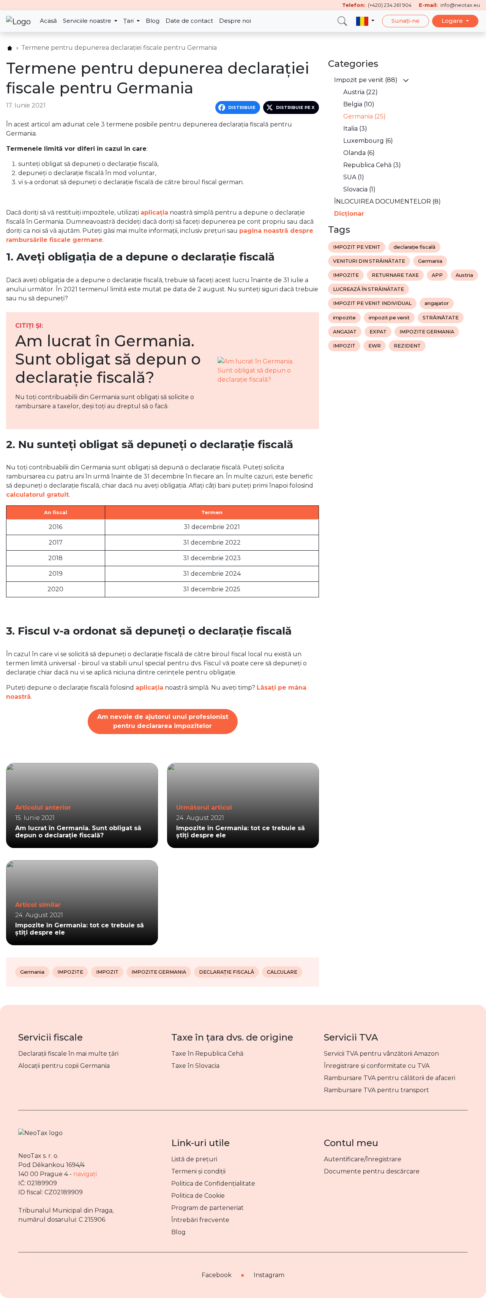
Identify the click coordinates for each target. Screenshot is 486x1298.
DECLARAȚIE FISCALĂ (226, 972)
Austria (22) (360, 92)
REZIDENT (407, 346)
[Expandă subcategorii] (406, 80)
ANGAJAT (345, 332)
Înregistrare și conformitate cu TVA (376, 1065)
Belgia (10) (358, 104)
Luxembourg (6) (368, 140)
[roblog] (9, 48)
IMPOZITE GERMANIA (158, 972)
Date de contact (189, 20)
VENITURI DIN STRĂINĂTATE (369, 261)
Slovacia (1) (359, 189)
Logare (453, 20)
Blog (152, 20)
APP (437, 275)
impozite (344, 318)
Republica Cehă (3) (372, 165)
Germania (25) (364, 116)
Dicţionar (349, 213)
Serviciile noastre (88, 20)
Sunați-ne (405, 20)
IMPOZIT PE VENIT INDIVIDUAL (372, 303)
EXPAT (378, 332)
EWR (374, 346)
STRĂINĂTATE (441, 318)
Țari (129, 20)
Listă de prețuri (194, 1159)
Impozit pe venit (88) (366, 80)
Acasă (48, 20)
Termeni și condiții (198, 1171)
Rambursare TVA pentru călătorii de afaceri (389, 1078)
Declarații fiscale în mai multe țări (68, 1053)
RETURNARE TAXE (395, 275)
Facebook (217, 1275)
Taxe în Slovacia (195, 1065)
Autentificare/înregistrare (362, 1159)
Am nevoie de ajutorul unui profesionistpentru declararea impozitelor (162, 721)
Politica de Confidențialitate (213, 1183)
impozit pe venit (389, 318)
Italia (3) (355, 128)
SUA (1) (353, 177)
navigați (85, 1174)
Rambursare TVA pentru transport (376, 1090)
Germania (32, 972)
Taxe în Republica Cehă (207, 1053)
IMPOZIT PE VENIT (356, 247)
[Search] (342, 21)
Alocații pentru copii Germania (64, 1065)
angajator (436, 303)
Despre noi (235, 20)
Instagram (269, 1275)
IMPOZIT (107, 972)
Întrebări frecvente (200, 1220)
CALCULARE (282, 972)
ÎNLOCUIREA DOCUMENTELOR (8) (387, 201)
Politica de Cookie (198, 1195)
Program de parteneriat (207, 1207)
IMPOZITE (70, 972)
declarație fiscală (414, 247)
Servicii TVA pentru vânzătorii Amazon (381, 1053)
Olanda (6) (359, 152)
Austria (464, 275)
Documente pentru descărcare (372, 1171)
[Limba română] (365, 21)
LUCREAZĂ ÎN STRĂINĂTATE (368, 289)
